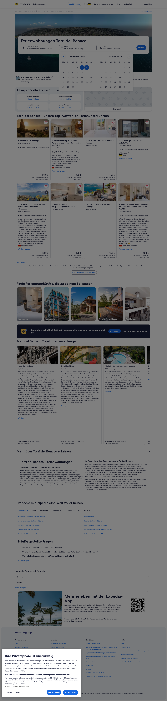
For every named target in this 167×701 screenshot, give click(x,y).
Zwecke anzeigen (12, 692)
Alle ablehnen (54, 692)
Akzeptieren (70, 692)
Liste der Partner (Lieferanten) (17, 686)
